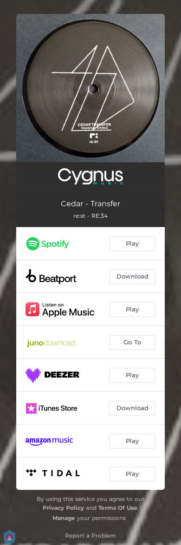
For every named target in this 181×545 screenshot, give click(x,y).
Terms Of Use (117, 507)
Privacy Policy (63, 507)
